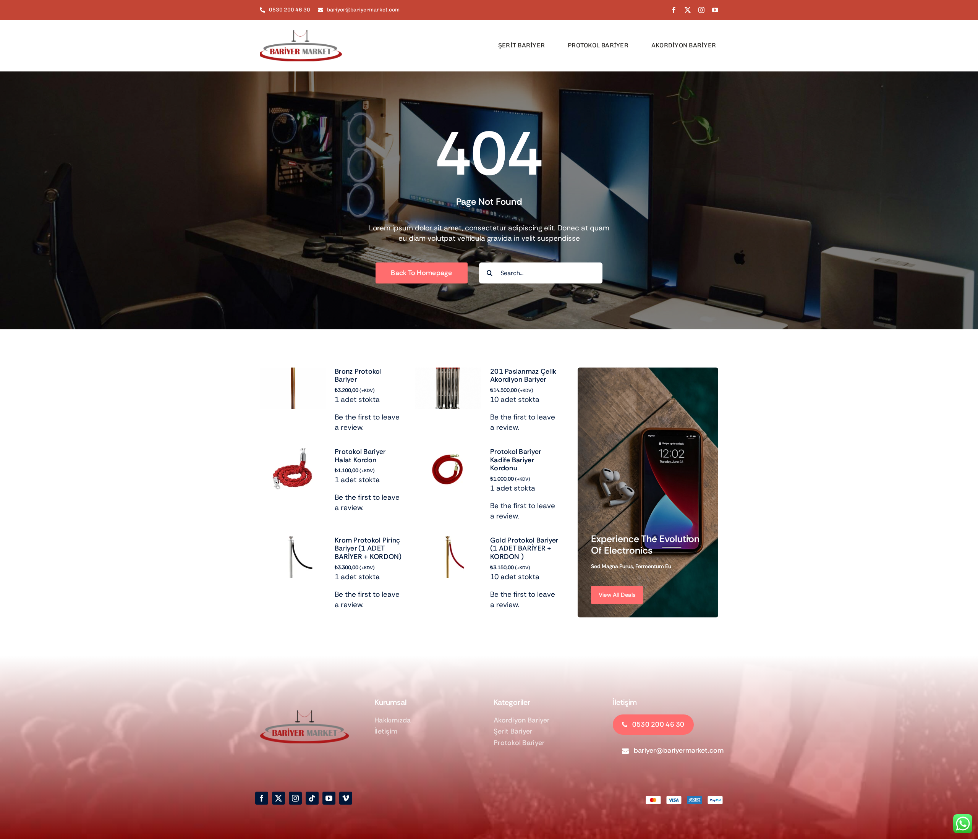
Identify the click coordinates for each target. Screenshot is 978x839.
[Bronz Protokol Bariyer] (293, 372)
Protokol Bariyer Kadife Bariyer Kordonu (515, 460)
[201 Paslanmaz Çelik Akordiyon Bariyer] (448, 372)
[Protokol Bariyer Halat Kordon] (293, 453)
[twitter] (688, 10)
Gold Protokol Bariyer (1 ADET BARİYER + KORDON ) (524, 548)
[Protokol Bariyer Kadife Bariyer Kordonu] (448, 453)
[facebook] (674, 10)
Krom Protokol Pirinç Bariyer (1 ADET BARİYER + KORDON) (368, 548)
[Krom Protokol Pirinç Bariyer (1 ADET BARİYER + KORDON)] (293, 541)
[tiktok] (312, 798)
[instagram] (701, 10)
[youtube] (715, 10)
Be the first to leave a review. (367, 422)
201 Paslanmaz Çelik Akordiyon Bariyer (523, 375)
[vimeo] (345, 798)
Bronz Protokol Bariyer (358, 375)
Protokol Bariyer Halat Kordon (360, 456)
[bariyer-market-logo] (305, 23)
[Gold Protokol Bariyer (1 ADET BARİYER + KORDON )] (448, 541)
